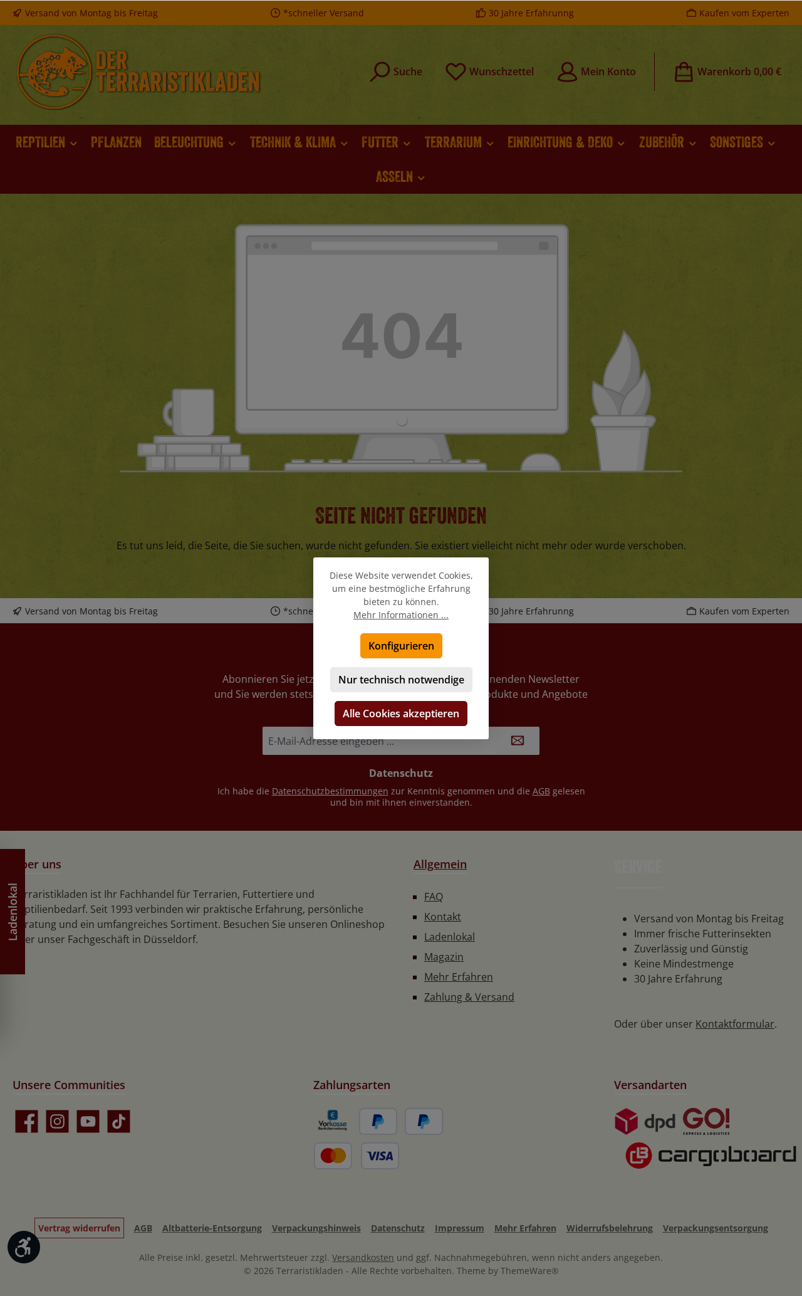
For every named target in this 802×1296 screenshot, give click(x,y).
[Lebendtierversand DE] (706, 1121)
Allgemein (440, 864)
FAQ (433, 897)
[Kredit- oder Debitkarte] (356, 1156)
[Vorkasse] (332, 1121)
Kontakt (442, 917)
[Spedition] (705, 1156)
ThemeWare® (530, 1271)
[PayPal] (378, 1121)
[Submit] (517, 741)
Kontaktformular (734, 1024)
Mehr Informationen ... (401, 615)
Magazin (444, 957)
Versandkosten (363, 1257)
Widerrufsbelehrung (609, 1228)
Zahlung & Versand (469, 997)
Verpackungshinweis (316, 1228)
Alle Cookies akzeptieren (401, 713)
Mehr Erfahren (458, 977)
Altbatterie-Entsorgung (212, 1228)
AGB (541, 791)
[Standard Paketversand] (645, 1121)
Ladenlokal (449, 937)
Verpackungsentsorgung (715, 1228)
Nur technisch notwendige (401, 680)
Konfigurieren (401, 646)
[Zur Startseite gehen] (138, 71)
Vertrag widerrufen (79, 1228)
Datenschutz (398, 1228)
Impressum (459, 1228)
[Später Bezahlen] (424, 1121)
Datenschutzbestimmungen (330, 791)
